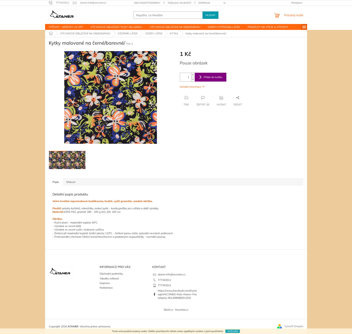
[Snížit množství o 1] (193, 79)
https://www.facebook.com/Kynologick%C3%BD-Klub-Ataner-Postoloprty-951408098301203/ (177, 294)
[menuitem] (66, 27)
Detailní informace (190, 86)
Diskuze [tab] (71, 182)
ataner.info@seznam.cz (172, 274)
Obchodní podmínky (147, 2)
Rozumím (232, 331)
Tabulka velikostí (179, 2)
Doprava (204, 2)
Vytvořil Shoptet (293, 326)
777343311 (164, 280)
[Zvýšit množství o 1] (193, 75)
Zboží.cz (168, 309)
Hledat (210, 15)
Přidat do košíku (213, 77)
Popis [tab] (55, 182)
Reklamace (106, 287)
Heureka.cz (181, 309)
